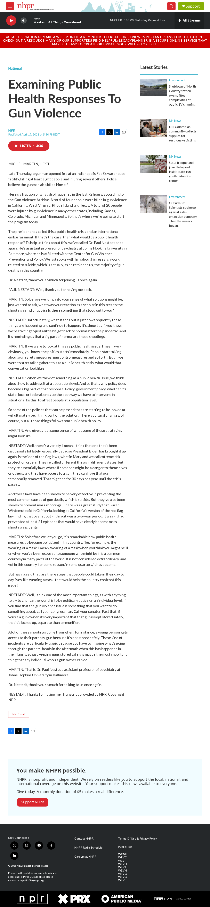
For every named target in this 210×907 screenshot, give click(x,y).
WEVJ (122, 867)
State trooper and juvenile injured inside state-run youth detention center (181, 171)
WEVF (122, 860)
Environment (177, 80)
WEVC (122, 857)
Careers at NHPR (85, 856)
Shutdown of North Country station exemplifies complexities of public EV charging (182, 95)
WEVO (122, 873)
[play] (11, 20)
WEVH (122, 864)
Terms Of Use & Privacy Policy (137, 838)
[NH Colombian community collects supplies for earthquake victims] (153, 128)
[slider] (30, 20)
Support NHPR (32, 802)
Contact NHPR (84, 838)
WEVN (122, 870)
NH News (175, 121)
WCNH (122, 854)
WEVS (122, 880)
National (15, 68)
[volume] (23, 20)
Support (193, 6)
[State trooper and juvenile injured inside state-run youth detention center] (153, 164)
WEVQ (122, 877)
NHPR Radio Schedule (88, 847)
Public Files (125, 846)
